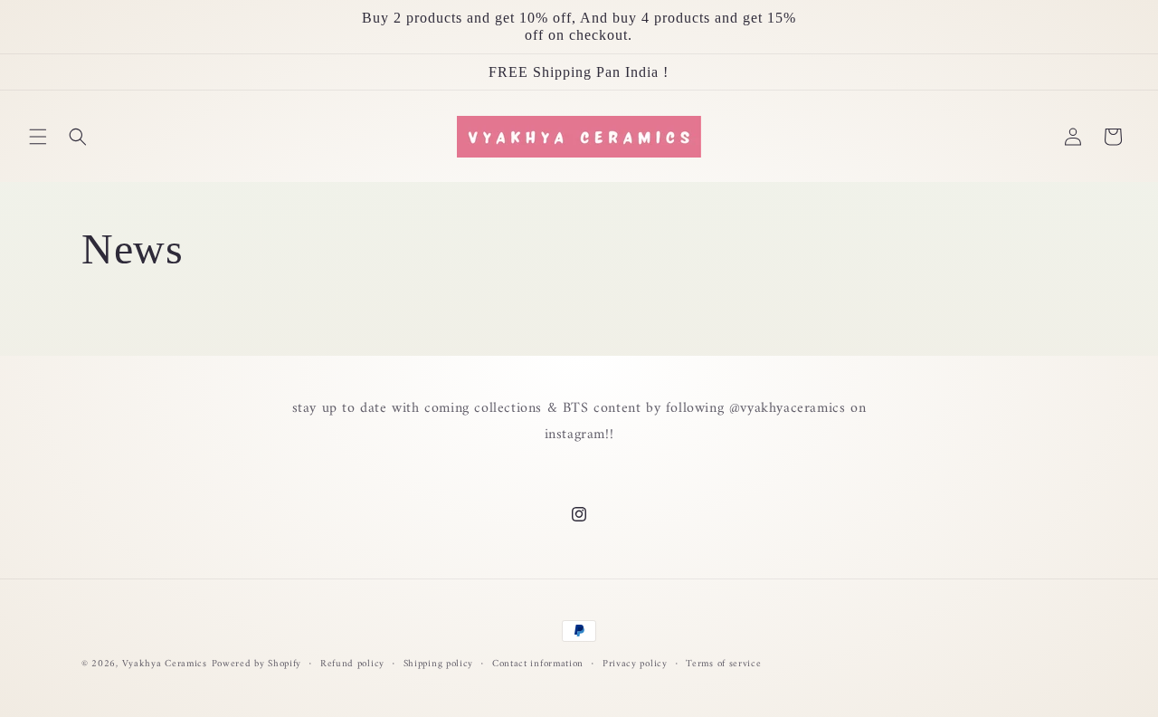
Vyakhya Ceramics (164, 664)
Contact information (538, 664)
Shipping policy (438, 664)
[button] (38, 137)
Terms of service (723, 664)
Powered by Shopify (257, 664)
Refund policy (352, 664)
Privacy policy (635, 664)
